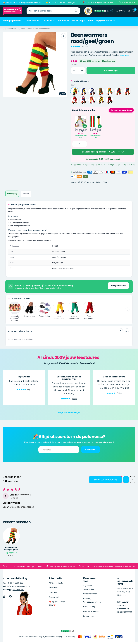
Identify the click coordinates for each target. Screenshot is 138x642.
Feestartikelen (13, 29)
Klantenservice (90, 580)
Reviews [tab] (26, 194)
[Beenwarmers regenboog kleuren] (118, 91)
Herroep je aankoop (91, 611)
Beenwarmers (26, 29)
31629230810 (18, 590)
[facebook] (10, 596)
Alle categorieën (13, 22)
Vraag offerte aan (118, 285)
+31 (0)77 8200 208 (14, 583)
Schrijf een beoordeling (105, 479)
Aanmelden (90, 449)
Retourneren (88, 616)
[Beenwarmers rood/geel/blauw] (127, 91)
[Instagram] (4, 596)
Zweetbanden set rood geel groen (81, 130)
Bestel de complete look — (105, 152)
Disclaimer (53, 587)
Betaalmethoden (90, 594)
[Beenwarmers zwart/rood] (109, 100)
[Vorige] (121, 330)
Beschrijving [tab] (12, 194)
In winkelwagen (111, 70)
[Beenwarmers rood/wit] (74, 100)
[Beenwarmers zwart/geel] (100, 100)
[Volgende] (127, 330)
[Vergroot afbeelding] (63, 35)
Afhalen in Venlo (56, 583)
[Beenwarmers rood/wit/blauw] (83, 100)
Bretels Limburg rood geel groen (95, 130)
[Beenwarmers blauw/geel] (83, 91)
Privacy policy (54, 597)
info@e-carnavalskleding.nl (18, 586)
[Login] (128, 11)
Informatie (55, 578)
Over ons (53, 592)
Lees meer (124, 55)
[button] (82, 70)
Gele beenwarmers (42, 29)
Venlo (106, 182)
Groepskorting (89, 607)
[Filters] (126, 479)
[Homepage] (3, 29)
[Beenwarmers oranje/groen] (100, 91)
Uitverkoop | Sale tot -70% (101, 20)
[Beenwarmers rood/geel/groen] (74, 91)
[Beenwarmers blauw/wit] (92, 91)
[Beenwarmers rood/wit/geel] (92, 100)
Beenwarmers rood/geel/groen (11, 549)
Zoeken (76, 10)
